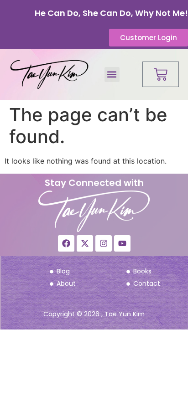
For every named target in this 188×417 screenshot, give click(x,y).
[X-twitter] (85, 243)
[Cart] (160, 74)
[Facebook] (66, 243)
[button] (112, 74)
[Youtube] (122, 243)
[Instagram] (103, 243)
